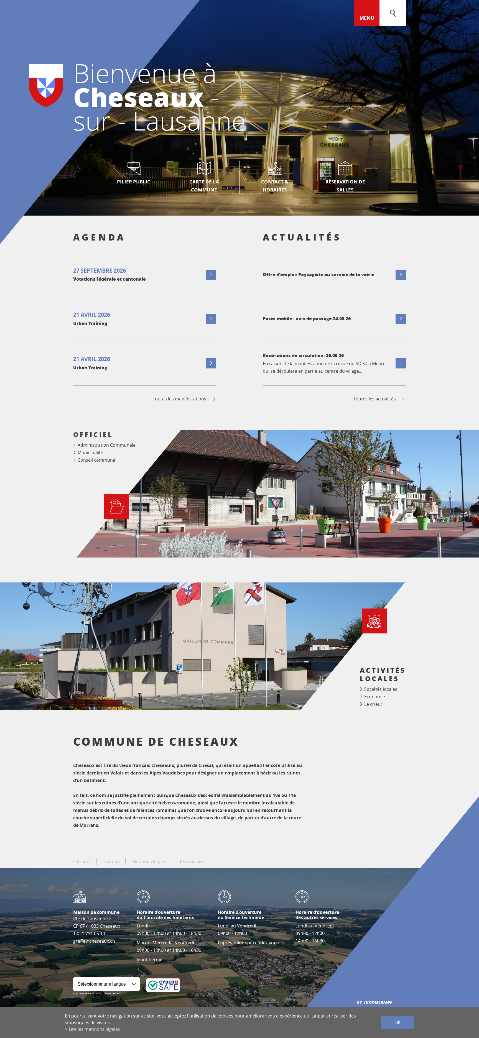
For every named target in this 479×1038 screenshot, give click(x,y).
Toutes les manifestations (179, 399)
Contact (111, 861)
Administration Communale (107, 445)
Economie (374, 697)
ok (397, 1022)
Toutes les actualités (374, 399)
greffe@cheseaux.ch (94, 941)
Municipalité (90, 452)
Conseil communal (97, 460)
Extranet (82, 861)
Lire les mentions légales (94, 1029)
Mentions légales (149, 861)
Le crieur (373, 704)
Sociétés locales (380, 689)
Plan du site (192, 861)
